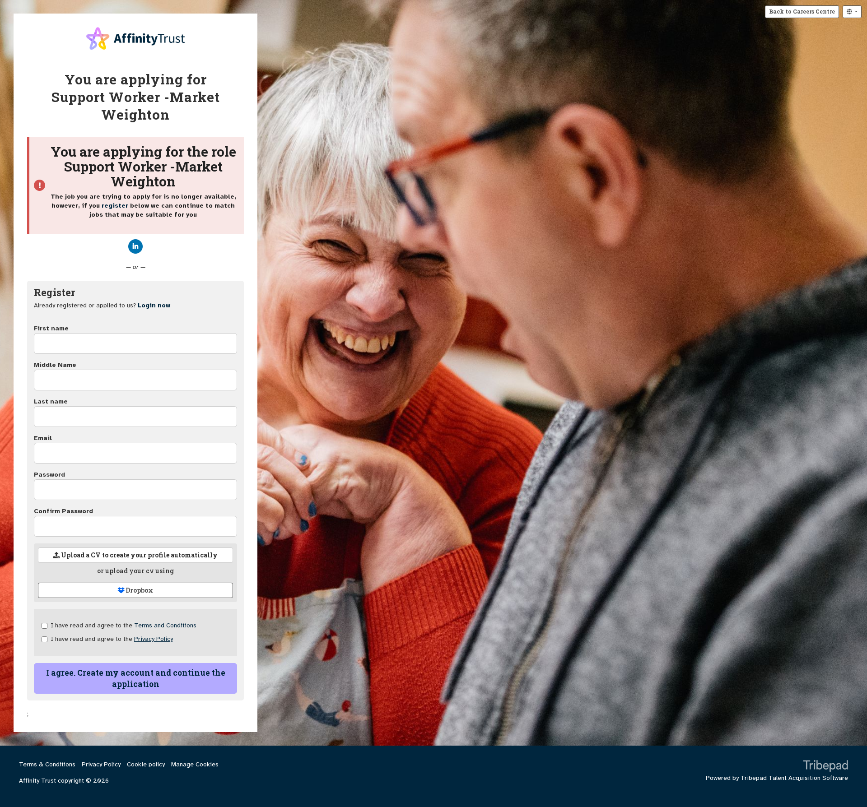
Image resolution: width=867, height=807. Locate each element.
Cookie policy (146, 764)
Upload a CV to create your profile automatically (139, 555)
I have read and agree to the (123, 625)
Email (43, 438)
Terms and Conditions (165, 625)
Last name (51, 401)
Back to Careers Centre (802, 11)
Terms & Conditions (47, 764)
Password (49, 474)
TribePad (825, 767)
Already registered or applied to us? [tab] (102, 305)
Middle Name (55, 365)
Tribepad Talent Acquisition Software (794, 778)
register (115, 205)
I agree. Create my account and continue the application (135, 678)
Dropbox (138, 590)
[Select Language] (852, 11)
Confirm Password (63, 511)
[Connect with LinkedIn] (135, 246)
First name (51, 328)
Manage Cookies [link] (195, 764)
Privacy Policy (153, 639)
